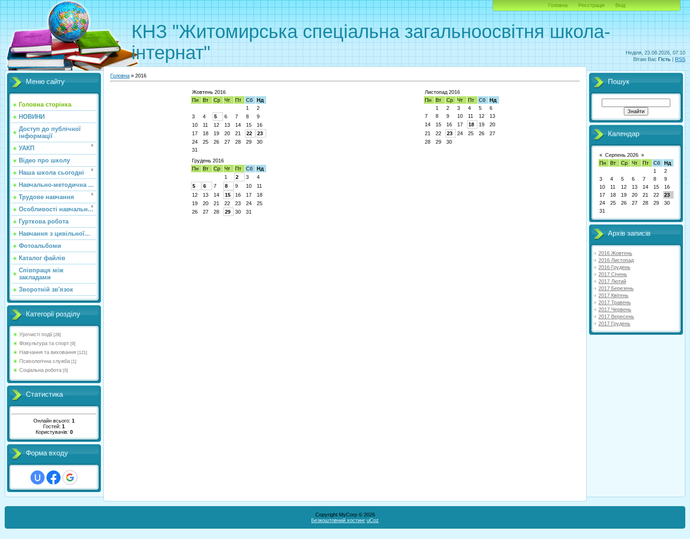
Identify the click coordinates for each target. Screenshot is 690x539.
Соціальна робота (40, 370)
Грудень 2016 (208, 160)
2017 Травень (614, 302)
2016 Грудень (614, 267)
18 (471, 124)
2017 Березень (616, 288)
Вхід (620, 5)
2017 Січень (612, 274)
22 (249, 133)
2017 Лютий (612, 281)
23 (260, 133)
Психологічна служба (44, 361)
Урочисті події (35, 334)
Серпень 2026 (621, 155)
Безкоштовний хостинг (338, 520)
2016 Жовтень (615, 253)
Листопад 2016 (442, 92)
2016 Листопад (616, 260)
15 (227, 195)
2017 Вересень (616, 316)
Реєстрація (591, 5)
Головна (557, 5)
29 (227, 212)
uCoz (373, 520)
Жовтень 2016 (209, 92)
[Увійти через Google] (69, 477)
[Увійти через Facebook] (53, 477)
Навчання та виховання (47, 352)
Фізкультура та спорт (44, 343)
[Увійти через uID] (38, 477)
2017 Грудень (614, 323)
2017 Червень (614, 309)
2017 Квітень (613, 295)
